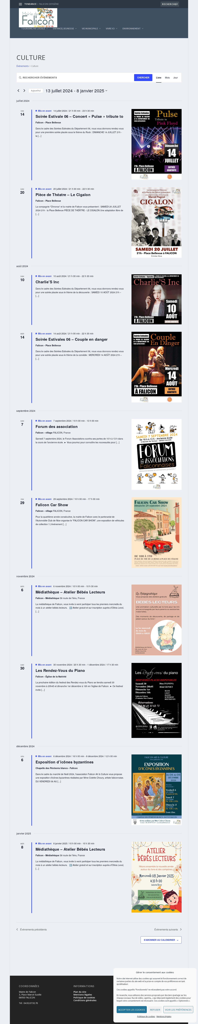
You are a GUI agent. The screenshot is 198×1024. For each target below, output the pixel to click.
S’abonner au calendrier (159, 939)
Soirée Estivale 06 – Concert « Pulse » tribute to (79, 116)
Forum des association (57, 426)
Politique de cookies (146, 1016)
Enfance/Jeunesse (63, 28)
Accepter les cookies (131, 1009)
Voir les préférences (178, 1009)
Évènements (22, 66)
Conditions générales (84, 1000)
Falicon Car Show (52, 504)
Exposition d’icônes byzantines (65, 761)
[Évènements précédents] (18, 90)
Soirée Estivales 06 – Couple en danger (72, 339)
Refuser (155, 1009)
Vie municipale (90, 28)
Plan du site (79, 991)
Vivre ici (110, 28)
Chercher (143, 77)
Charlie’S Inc (47, 281)
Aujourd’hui (36, 90)
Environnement (132, 28)
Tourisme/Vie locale (33, 28)
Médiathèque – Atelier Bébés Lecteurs (70, 592)
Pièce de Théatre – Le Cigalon (63, 194)
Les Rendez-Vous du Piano (60, 670)
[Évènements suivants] (24, 90)
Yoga (41, 3)
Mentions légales (164, 1016)
